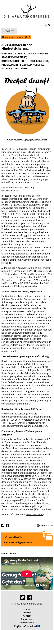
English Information (25, 626)
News (13, 37)
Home (5, 37)
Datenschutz (27, 622)
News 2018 (24, 37)
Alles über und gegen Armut (18, 542)
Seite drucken (47, 525)
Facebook (7, 525)
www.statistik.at (9, 190)
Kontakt (27, 616)
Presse (27, 612)
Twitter (2, 525)
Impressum (27, 619)
